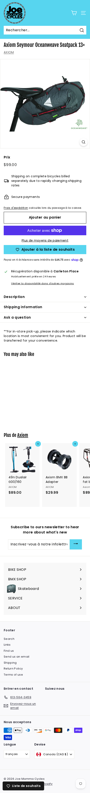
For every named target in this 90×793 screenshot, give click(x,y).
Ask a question (17, 317)
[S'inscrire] (76, 544)
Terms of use (13, 675)
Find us (9, 651)
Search (9, 639)
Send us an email (16, 657)
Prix (7, 157)
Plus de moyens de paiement (45, 240)
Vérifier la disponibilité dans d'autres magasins (42, 283)
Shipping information (23, 307)
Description (14, 296)
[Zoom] (84, 142)
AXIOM (9, 52)
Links (7, 645)
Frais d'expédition (16, 208)
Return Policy (13, 668)
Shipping (10, 663)
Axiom (22, 435)
